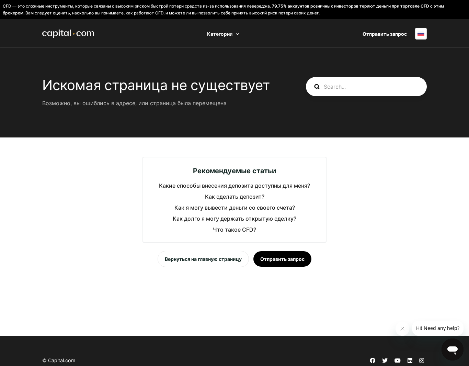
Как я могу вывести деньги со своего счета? (234, 207)
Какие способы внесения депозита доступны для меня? (234, 185)
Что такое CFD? (234, 229)
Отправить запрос (385, 34)
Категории (220, 34)
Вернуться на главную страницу (203, 259)
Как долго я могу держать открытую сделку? (234, 218)
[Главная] (68, 34)
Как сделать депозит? (234, 196)
